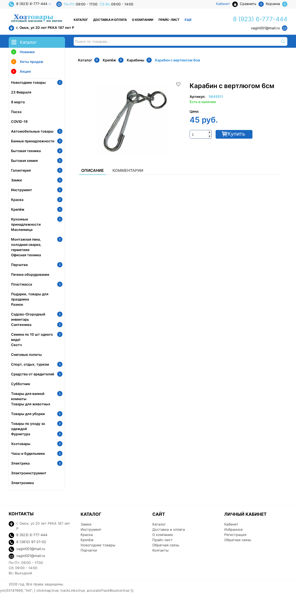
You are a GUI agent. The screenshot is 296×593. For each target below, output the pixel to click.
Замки (16, 180)
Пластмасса (21, 284)
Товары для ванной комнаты (27, 396)
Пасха (16, 112)
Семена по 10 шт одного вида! (32, 337)
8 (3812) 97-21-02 (31, 542)
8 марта (18, 102)
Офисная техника (26, 255)
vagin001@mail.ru (265, 28)
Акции (25, 71)
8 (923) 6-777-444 (31, 4)
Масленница (22, 229)
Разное (17, 304)
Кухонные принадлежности (26, 222)
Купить (236, 134)
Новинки (27, 52)
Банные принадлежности (32, 141)
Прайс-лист (168, 19)
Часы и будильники (28, 453)
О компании (142, 19)
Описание (92, 170)
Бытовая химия (24, 160)
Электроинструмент (28, 473)
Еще (188, 19)
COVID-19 (19, 121)
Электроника (22, 483)
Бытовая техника (26, 151)
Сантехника (21, 324)
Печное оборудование (30, 274)
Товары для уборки (28, 414)
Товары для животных (30, 404)
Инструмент (21, 190)
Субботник (20, 384)
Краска (17, 199)
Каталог (81, 19)
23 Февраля (21, 92)
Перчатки (19, 265)
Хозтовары (20, 444)
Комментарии (127, 170)
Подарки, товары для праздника (29, 296)
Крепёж (17, 209)
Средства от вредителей (32, 374)
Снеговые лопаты (26, 354)
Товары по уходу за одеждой (28, 426)
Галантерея (21, 170)
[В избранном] (178, 84)
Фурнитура (20, 434)
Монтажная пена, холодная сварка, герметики (26, 244)
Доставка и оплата (110, 19)
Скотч (16, 345)
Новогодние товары (28, 82)
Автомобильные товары (32, 131)
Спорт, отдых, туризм (30, 364)
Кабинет (231, 524)
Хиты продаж (31, 61)
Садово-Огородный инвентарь (28, 317)
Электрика (20, 463)
